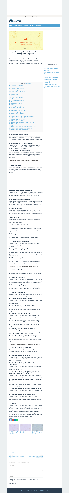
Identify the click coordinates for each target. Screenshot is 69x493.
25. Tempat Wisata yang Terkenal (17, 120)
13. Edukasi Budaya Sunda (15, 103)
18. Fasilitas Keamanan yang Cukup (17, 110)
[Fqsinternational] (15, 21)
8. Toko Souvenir (13, 95)
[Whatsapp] (17, 420)
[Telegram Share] (15, 420)
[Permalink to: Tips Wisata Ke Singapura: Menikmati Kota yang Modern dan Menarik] (37, 427)
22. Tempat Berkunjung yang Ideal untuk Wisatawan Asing (22, 116)
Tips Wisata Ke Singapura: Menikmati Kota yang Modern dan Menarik (37, 432)
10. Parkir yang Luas (14, 98)
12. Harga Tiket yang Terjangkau (16, 101)
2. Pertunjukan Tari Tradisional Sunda (17, 87)
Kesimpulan (12, 131)
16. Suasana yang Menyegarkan (16, 107)
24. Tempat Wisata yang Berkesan (17, 119)
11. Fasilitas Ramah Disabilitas (16, 100)
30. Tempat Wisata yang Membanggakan (18, 129)
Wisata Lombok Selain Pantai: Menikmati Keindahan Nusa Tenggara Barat (52, 86)
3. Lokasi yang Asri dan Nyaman (16, 88)
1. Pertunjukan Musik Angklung (16, 85)
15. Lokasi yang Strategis (15, 106)
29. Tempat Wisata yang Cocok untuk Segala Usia (20, 128)
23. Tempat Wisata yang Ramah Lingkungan (19, 117)
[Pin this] (13, 420)
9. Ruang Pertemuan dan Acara (16, 97)
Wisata (13, 452)
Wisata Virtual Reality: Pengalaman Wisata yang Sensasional (16, 456)
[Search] (59, 25)
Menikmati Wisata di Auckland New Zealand (25, 432)
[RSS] (59, 16)
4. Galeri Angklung (13, 90)
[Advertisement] (34, 7)
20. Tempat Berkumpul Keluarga (16, 113)
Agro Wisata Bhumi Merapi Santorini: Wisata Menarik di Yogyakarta (36, 456)
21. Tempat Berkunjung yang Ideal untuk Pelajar (20, 115)
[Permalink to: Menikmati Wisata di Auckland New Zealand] (25, 427)
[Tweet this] (11, 420)
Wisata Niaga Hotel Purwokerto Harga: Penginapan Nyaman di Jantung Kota (51, 81)
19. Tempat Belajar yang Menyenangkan (18, 112)
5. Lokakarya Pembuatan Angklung (17, 91)
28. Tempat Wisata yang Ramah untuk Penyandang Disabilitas (23, 126)
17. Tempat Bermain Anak (15, 109)
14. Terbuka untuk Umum (15, 104)
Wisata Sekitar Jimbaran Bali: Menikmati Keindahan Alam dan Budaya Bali (14, 432)
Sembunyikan (28, 83)
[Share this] (9, 420)
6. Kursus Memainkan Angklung (16, 93)
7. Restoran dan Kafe (14, 94)
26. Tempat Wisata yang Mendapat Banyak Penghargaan (22, 122)
